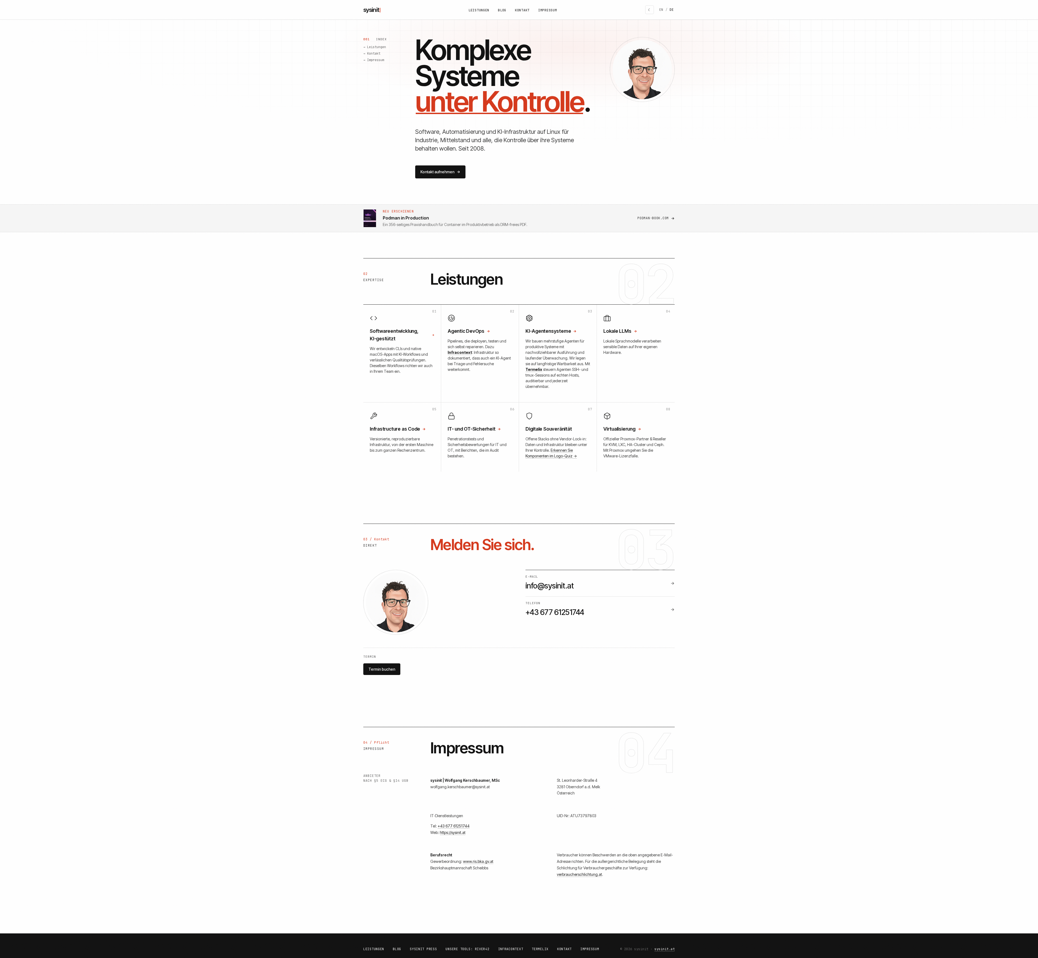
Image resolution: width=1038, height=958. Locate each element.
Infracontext (510, 949)
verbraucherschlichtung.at (579, 874)
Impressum (547, 10)
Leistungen (478, 10)
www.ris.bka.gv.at (478, 861)
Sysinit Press (423, 949)
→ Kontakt (371, 53)
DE (672, 10)
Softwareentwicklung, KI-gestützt (394, 334)
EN (661, 10)
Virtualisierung (619, 429)
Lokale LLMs (617, 331)
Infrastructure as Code (395, 429)
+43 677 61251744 (454, 826)
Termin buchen (381, 669)
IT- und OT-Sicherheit (471, 429)
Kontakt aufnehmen (437, 171)
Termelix (540, 949)
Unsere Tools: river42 (467, 949)
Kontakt (522, 10)
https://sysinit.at (452, 832)
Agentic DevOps (466, 331)
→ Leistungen (374, 47)
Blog (502, 10)
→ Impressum (373, 60)
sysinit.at (664, 949)
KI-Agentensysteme (548, 331)
